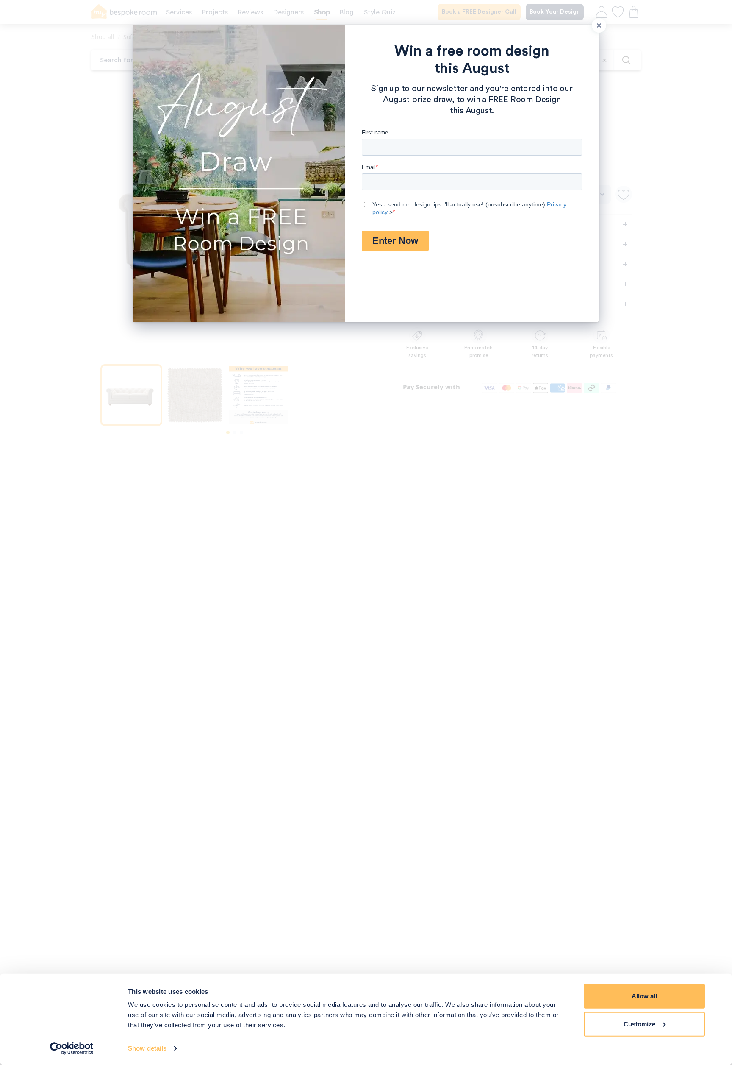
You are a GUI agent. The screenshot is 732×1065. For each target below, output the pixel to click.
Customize (639, 1023)
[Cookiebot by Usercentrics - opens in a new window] (72, 1048)
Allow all (644, 996)
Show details (147, 1048)
